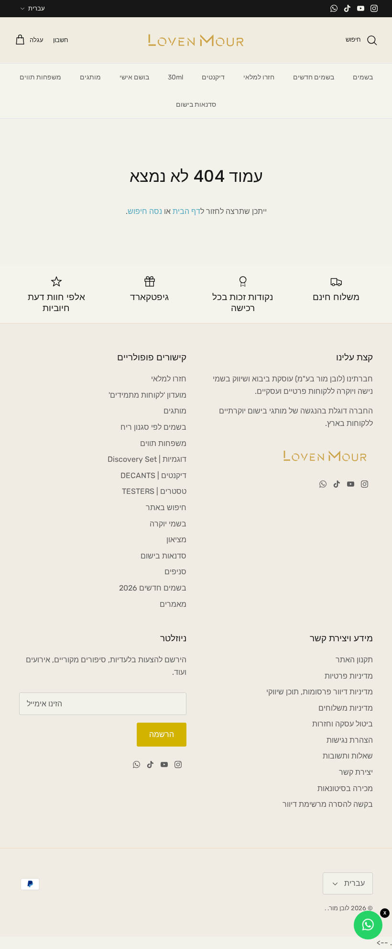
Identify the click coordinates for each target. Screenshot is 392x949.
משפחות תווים (40, 77)
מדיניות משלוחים (345, 708)
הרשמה (161, 734)
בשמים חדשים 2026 (152, 587)
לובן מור (339, 908)
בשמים (363, 77)
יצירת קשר (356, 772)
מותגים (90, 77)
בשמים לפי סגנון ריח (153, 427)
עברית (36, 8)
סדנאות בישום (196, 104)
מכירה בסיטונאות (345, 788)
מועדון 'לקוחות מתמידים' (147, 395)
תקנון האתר (354, 659)
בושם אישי (134, 77)
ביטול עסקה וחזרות (342, 723)
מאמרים (173, 604)
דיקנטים (213, 77)
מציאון (176, 539)
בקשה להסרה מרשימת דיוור (328, 804)
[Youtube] (360, 8)
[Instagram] (374, 8)
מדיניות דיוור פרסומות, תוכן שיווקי (319, 691)
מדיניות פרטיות (349, 676)
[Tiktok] (347, 8)
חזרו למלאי (258, 77)
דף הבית (186, 211)
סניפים (175, 571)
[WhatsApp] (334, 8)
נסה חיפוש (145, 211)
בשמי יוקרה (168, 523)
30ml (175, 77)
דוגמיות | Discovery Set (147, 459)
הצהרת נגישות (350, 740)
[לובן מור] (196, 40)
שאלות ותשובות (348, 755)
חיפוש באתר (166, 507)
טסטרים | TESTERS (154, 491)
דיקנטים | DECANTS (153, 475)
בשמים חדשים (313, 77)
